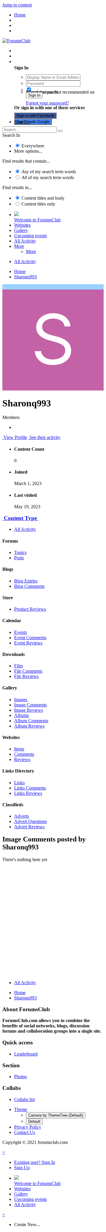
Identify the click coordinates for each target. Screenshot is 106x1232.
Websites (22, 225)
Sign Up (22, 121)
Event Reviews (28, 642)
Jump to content (17, 4)
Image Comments (30, 704)
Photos (20, 1076)
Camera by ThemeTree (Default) (55, 1115)
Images (20, 699)
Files (18, 665)
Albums (21, 715)
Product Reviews (30, 609)
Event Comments (30, 637)
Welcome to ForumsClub (37, 219)
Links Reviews (28, 793)
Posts (19, 557)
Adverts (21, 816)
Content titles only (38, 203)
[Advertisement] (53, 922)
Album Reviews (29, 725)
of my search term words (48, 171)
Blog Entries (25, 580)
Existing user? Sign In (35, 61)
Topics (20, 552)
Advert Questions (30, 821)
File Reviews (26, 676)
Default (34, 1121)
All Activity (25, 240)
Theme (20, 1109)
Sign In (34, 95)
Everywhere (32, 145)
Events (20, 632)
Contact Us (24, 1132)
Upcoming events (30, 235)
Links (19, 782)
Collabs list (24, 1099)
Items (19, 748)
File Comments (28, 671)
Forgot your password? (47, 102)
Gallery (21, 230)
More (19, 246)
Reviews (22, 759)
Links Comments (30, 787)
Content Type (20, 518)
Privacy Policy (27, 1127)
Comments (24, 754)
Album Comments (31, 720)
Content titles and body (42, 198)
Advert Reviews (29, 826)
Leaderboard (26, 1053)
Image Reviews (28, 710)
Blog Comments (29, 586)
